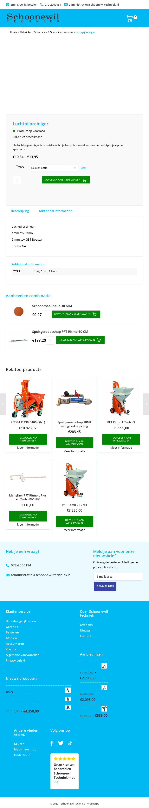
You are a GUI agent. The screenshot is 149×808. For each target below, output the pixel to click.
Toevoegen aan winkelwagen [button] (27, 439)
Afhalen (11, 638)
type (20, 166)
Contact (85, 636)
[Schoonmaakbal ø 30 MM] (18, 312)
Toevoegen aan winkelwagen (62, 179)
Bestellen (12, 632)
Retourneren (15, 643)
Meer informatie (28, 447)
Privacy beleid (15, 660)
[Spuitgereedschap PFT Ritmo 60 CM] (18, 340)
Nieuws (85, 630)
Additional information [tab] (55, 211)
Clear (83, 168)
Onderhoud (22, 755)
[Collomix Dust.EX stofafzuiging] (146, 404)
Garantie (12, 627)
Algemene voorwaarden (22, 655)
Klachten (12, 649)
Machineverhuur (26, 749)
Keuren (19, 744)
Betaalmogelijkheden (21, 621)
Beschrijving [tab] (20, 211)
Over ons (86, 625)
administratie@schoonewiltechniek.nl (94, 4)
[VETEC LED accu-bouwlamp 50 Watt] (3, 404)
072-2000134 (53, 4)
